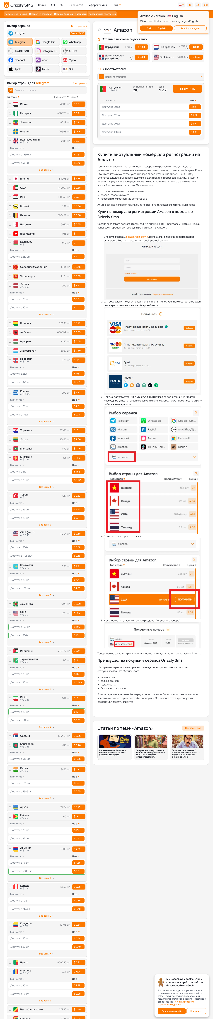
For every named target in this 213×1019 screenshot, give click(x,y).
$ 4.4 (76, 307)
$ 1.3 (76, 698)
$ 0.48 (77, 909)
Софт (115, 5)
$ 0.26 (77, 745)
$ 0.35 (77, 555)
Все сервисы (78, 26)
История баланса (63, 13)
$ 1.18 (76, 360)
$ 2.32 (77, 163)
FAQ (62, 5)
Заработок (76, 5)
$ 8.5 (76, 285)
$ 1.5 (76, 635)
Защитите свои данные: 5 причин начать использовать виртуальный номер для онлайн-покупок (185, 753)
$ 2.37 (77, 495)
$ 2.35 (77, 588)
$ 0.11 (196, 47)
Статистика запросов (40, 13)
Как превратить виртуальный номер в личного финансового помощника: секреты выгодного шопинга (150, 753)
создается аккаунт (137, 236)
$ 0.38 (77, 533)
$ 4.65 (77, 849)
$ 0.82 (77, 720)
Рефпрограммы (97, 5)
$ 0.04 (196, 57)
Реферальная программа (102, 13)
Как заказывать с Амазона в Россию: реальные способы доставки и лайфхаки (112, 752)
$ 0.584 (78, 682)
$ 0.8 (76, 871)
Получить (187, 89)
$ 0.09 (141, 47)
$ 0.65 (77, 791)
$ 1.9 (76, 816)
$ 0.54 (77, 924)
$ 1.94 (77, 613)
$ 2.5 (76, 141)
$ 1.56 (77, 458)
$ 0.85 (77, 886)
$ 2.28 (77, 993)
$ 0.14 (193, 123)
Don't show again (190, 28)
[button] (190, 4)
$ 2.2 (193, 106)
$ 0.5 (76, 838)
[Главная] (18, 5)
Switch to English (156, 28)
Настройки (81, 13)
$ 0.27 (194, 115)
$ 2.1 (76, 517)
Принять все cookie (172, 1011)
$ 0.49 (77, 946)
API (53, 5)
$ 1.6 (76, 660)
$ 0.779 (78, 480)
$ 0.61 (77, 382)
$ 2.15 (77, 414)
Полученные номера (16, 13)
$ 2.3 (76, 392)
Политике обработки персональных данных (176, 1003)
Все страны (79, 83)
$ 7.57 (77, 971)
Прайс (42, 5)
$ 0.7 (76, 769)
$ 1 (75, 242)
